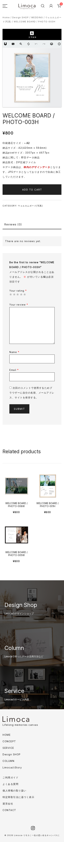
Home (6, 17)
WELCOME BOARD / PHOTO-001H (47, 505)
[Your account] (51, 6)
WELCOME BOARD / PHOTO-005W (16, 554)
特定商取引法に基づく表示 (18, 797)
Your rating (18, 290)
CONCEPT (9, 741)
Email (14, 369)
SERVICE (8, 747)
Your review (18, 304)
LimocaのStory (12, 767)
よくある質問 (10, 784)
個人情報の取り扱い (14, 790)
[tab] (32, 224)
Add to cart (32, 189)
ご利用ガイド (10, 777)
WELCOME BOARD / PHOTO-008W (16, 505)
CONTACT (9, 810)
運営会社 (8, 803)
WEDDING (37, 17)
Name (14, 352)
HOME (7, 734)
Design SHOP (20, 17)
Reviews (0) (13, 224)
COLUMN (8, 760)
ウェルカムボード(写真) (30, 205)
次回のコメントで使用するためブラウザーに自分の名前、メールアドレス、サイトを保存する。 (31, 392)
